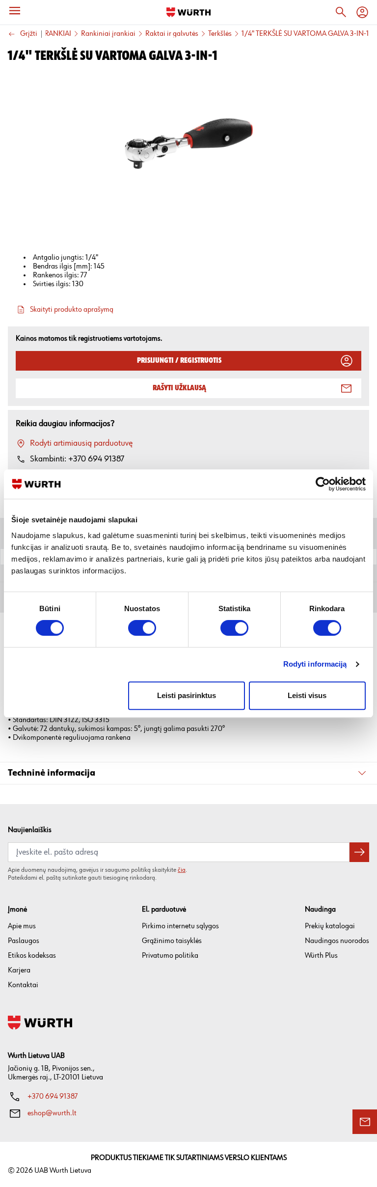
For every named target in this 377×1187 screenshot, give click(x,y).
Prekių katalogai (330, 926)
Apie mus (22, 926)
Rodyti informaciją (315, 664)
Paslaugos (23, 941)
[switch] (142, 628)
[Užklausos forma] (364, 1121)
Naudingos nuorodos (337, 941)
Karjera (19, 970)
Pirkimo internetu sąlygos (180, 926)
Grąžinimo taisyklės (172, 941)
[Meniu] (15, 11)
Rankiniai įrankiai (108, 33)
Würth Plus (321, 955)
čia (182, 869)
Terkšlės (220, 33)
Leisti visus (307, 695)
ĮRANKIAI (57, 33)
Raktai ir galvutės (171, 33)
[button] (188, 773)
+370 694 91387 (52, 1096)
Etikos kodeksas (32, 955)
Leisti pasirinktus (186, 695)
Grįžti (28, 34)
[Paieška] (341, 12)
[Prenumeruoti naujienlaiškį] (359, 852)
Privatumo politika (170, 955)
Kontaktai (23, 985)
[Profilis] (362, 12)
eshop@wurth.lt (52, 1113)
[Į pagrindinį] (188, 12)
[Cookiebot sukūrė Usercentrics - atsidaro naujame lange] (323, 484)
